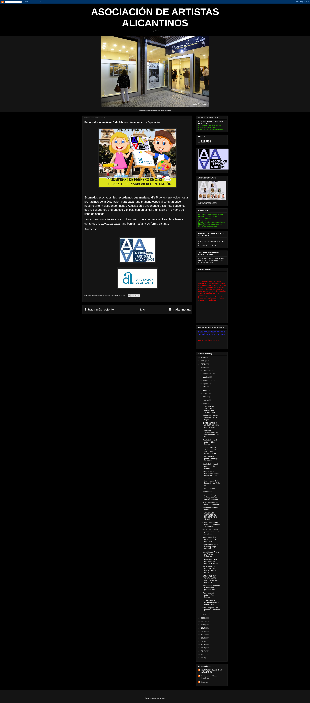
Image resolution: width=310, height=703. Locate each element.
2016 (203, 638)
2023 (203, 367)
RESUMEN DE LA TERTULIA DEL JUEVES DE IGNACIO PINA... (209, 450)
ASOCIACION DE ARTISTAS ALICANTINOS (211, 671)
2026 (203, 357)
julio (204, 387)
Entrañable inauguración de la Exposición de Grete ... (211, 482)
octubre (206, 377)
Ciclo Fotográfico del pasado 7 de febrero (211, 503)
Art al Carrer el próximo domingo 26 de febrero (211, 459)
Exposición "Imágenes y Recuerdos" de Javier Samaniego (210, 497)
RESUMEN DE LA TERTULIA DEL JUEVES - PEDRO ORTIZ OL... (210, 579)
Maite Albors (207, 492)
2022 (203, 618)
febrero (206, 403)
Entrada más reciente (99, 309)
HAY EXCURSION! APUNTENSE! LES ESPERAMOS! (210, 425)
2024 (203, 364)
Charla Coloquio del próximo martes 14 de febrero (210, 532)
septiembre (207, 380)
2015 (203, 641)
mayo (205, 393)
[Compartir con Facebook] (136, 295)
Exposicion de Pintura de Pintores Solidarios (210, 554)
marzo (205, 400)
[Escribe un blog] (131, 295)
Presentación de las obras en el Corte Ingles (210, 418)
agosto (206, 383)
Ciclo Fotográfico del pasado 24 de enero (211, 609)
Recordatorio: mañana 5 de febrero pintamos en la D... (211, 588)
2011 (203, 654)
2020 (203, 625)
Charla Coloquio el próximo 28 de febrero (209, 442)
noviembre (207, 374)
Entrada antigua (179, 309)
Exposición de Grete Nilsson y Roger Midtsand (210, 547)
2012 (203, 651)
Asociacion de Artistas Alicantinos (209, 677)
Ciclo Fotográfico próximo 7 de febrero (208, 595)
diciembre (207, 370)
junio (205, 390)
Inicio (141, 309)
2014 (203, 644)
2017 (203, 634)
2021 (203, 621)
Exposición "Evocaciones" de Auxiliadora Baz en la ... (210, 433)
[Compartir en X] (134, 295)
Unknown (204, 682)
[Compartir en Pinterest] (138, 295)
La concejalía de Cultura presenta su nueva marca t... (210, 602)
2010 (203, 658)
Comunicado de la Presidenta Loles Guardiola (209, 539)
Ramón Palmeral (208, 488)
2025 (203, 361)
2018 (203, 631)
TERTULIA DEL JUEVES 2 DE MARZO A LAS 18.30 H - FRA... (209, 409)
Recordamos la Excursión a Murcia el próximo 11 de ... (210, 473)
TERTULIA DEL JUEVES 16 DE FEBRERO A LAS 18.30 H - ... (209, 516)
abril (205, 397)
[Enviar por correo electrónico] (129, 295)
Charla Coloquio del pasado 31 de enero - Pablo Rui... (211, 524)
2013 (203, 648)
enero (205, 614)
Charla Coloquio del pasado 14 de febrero (210, 466)
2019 (203, 628)
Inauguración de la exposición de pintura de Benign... (210, 561)
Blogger (162, 698)
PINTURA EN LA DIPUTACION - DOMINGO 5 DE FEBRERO (209, 570)
